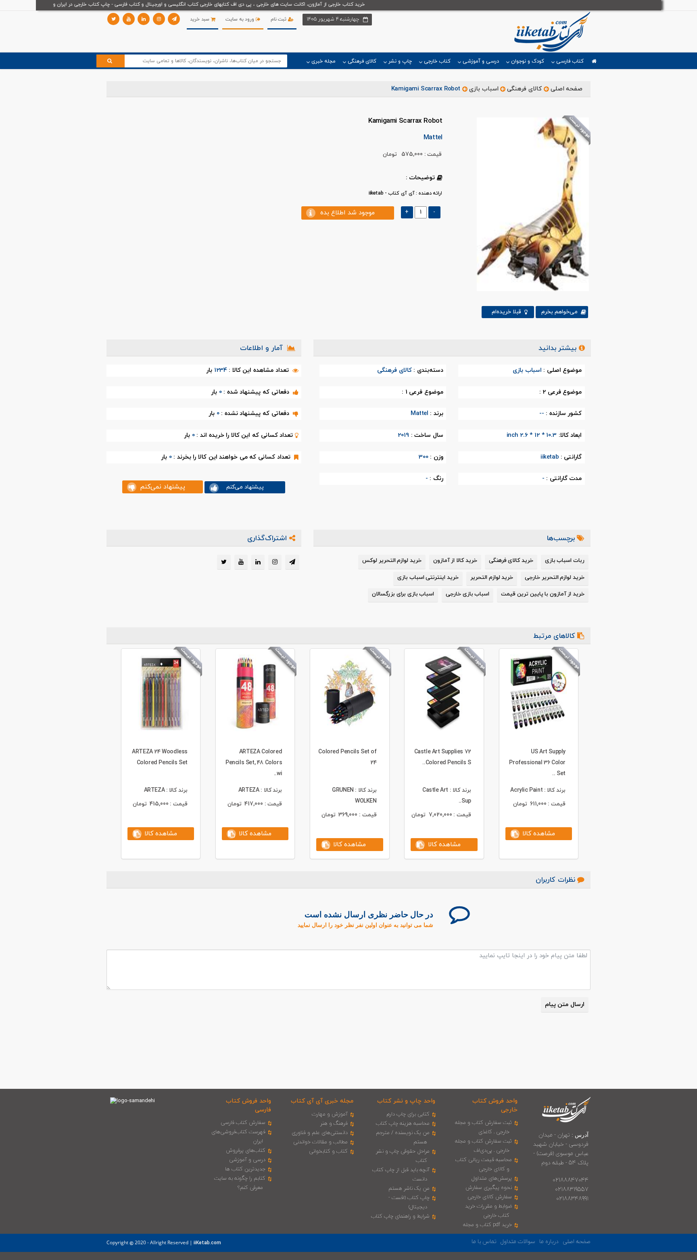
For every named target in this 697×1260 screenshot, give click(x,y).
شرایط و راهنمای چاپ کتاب (400, 1216)
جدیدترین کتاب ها (245, 1169)
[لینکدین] (144, 19)
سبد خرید (200, 19)
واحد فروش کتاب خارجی (495, 1105)
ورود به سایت (240, 19)
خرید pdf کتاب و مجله (487, 1225)
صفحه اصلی (567, 89)
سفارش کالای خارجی (489, 1197)
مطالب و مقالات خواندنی (320, 1142)
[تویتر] (113, 19)
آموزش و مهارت (330, 1114)
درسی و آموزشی (247, 1160)
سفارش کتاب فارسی (243, 1122)
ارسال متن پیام (564, 1004)
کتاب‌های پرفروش (245, 1150)
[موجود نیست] (530, 204)
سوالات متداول (518, 1241)
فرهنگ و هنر (334, 1123)
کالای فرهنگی (524, 89)
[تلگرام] (174, 19)
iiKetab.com (207, 1243)
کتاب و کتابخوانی (328, 1151)
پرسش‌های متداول (492, 1178)
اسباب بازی (484, 89)
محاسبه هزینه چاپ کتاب (403, 1123)
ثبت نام (279, 19)
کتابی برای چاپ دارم (408, 1114)
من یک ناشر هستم (409, 1188)
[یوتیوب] (129, 19)
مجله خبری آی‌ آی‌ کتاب (322, 1101)
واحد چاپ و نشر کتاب (406, 1101)
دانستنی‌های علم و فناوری (320, 1132)
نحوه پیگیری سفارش (488, 1187)
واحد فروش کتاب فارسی (248, 1105)
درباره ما (549, 1241)
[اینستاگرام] (159, 19)
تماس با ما (484, 1241)
